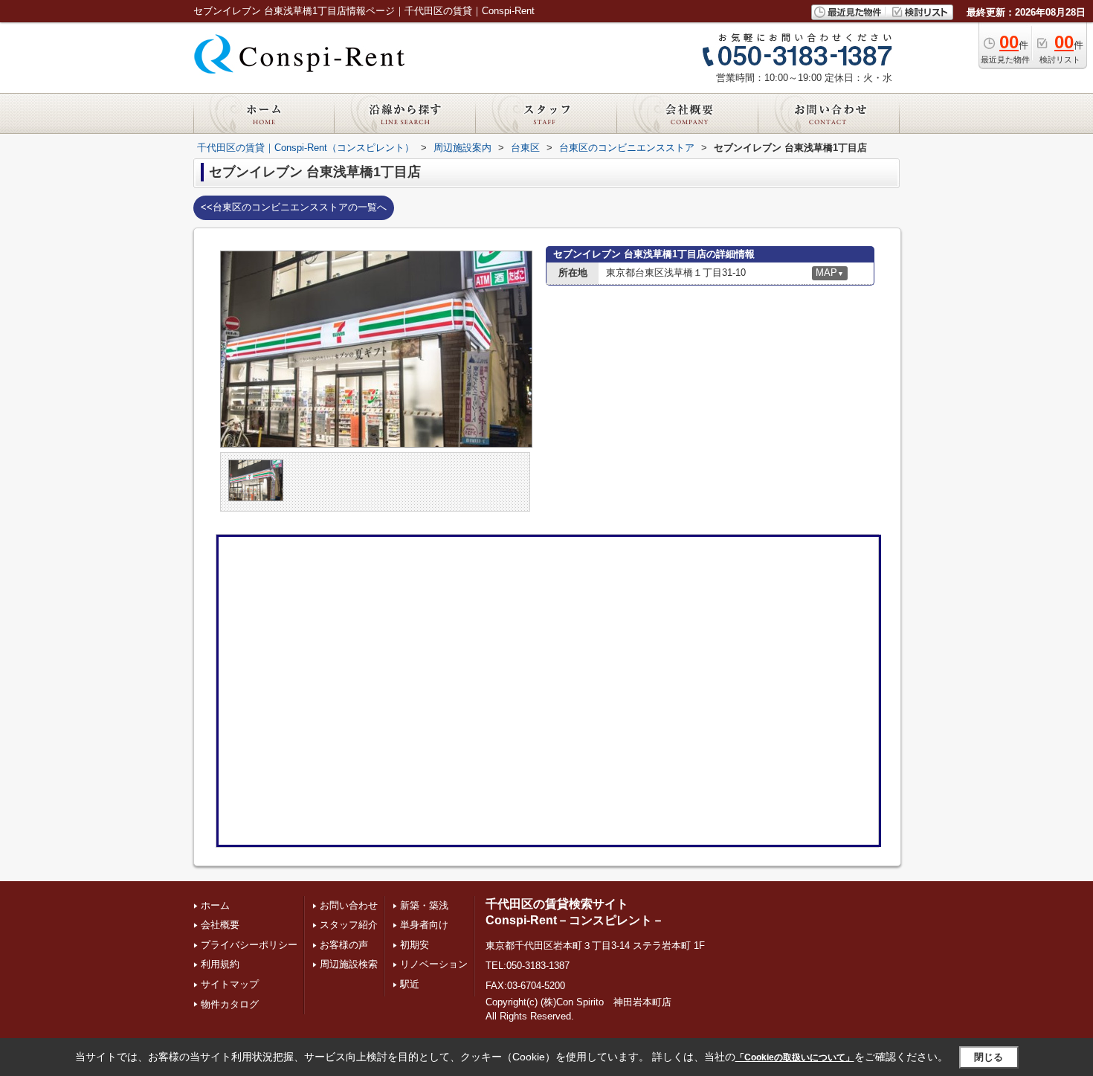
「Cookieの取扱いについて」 (794, 1057)
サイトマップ (230, 984)
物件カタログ (230, 1004)
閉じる (988, 1057)
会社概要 (220, 924)
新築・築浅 (424, 905)
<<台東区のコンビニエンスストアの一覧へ (294, 207)
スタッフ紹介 (349, 924)
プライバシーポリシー (249, 944)
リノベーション (434, 964)
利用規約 (220, 964)
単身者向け (424, 924)
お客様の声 (344, 944)
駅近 (409, 984)
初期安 (414, 944)
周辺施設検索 (349, 964)
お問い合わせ (349, 905)
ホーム (215, 905)
